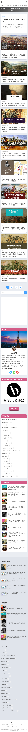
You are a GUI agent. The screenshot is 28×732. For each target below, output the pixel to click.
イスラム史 (6, 461)
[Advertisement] (14, 311)
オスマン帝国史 (7, 463)
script (5, 430)
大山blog (2, 5)
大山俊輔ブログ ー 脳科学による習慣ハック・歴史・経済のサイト (14, 9)
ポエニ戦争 (6, 473)
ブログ (8, 726)
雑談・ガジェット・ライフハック (11, 450)
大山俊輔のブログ (7, 438)
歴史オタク (5, 456)
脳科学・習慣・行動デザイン (9, 476)
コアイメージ (7, 432)
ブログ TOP (14, 409)
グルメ (5, 440)
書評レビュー (6, 453)
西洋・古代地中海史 (8, 471)
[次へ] (20, 287)
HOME (15, 722)
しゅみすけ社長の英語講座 (11, 5)
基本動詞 (6, 435)
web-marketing (6, 422)
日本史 (5, 468)
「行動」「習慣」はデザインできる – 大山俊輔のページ (14, 724)
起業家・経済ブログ (8, 448)
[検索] (25, 292)
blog (5, 425)
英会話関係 (6, 445)
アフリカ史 (6, 458)
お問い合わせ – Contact (16, 726)
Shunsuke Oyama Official (9, 419)
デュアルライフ (7, 443)
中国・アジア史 (7, 466)
